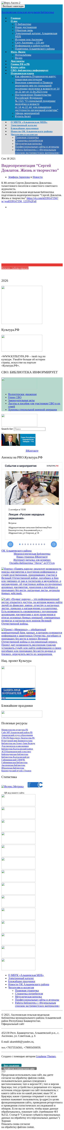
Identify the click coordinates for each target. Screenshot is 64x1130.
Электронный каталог (21, 978)
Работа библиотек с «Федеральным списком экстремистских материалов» (37, 151)
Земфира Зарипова (19, 177)
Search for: (7, 428)
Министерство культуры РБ (14, 729)
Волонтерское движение (22, 394)
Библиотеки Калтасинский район (17, 748)
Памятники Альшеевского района (35, 48)
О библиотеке (23, 24)
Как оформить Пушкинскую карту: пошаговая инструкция (35, 78)
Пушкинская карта (22, 73)
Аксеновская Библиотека (13, 765)
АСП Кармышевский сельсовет (16, 751)
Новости (38, 177)
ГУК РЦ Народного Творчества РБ (17, 738)
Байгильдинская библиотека (14, 754)
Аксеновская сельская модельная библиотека (27, 12)
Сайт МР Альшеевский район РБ (16, 732)
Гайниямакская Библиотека (14, 762)
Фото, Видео (18, 52)
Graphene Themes (46, 1056)
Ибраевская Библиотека (12, 768)
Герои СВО (15, 397)
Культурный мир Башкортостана (16, 740)
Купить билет (23, 116)
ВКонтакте (32, 450)
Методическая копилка (28, 143)
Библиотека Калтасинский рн (15, 757)
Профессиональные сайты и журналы (37, 146)
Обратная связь (24, 30)
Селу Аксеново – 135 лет (29, 42)
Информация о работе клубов (32, 45)
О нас (14, 21)
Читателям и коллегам (24, 134)
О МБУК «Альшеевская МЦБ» (26, 975)
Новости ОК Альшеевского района (28, 984)
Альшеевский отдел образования (17, 735)
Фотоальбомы (23, 54)
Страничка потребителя (29, 140)
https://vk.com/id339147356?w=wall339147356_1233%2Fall (29, 200)
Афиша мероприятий (27, 113)
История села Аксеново (29, 39)
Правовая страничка (27, 137)
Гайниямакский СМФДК (13, 759)
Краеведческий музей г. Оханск (16, 770)
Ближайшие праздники (21, 981)
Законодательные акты (21, 400)
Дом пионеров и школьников (15, 746)
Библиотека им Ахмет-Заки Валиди (18, 743)
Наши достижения (26, 27)
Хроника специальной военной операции (32, 409)
